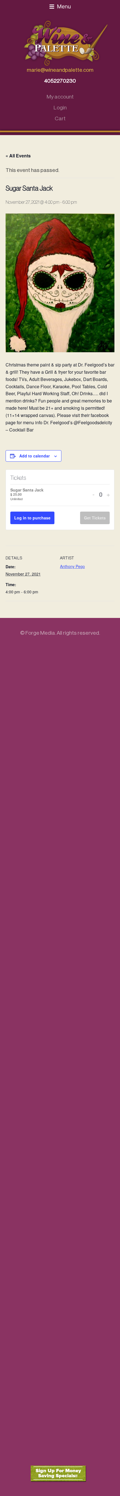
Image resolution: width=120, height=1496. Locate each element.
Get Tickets (95, 518)
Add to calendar (34, 456)
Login (60, 107)
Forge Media (40, 633)
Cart (60, 118)
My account (60, 96)
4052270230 (60, 80)
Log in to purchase (32, 518)
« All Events (18, 155)
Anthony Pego (72, 566)
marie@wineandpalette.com (60, 70)
